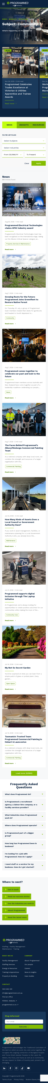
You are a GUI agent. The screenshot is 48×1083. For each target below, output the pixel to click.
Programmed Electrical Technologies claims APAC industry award (23, 226)
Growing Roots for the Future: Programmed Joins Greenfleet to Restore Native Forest (21, 300)
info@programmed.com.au (12, 993)
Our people (29, 964)
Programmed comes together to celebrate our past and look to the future (22, 374)
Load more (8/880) (24, 773)
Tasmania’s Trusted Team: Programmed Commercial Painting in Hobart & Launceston (23, 739)
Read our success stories (18, 896)
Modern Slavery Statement (35, 1079)
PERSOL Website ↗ (9, 1001)
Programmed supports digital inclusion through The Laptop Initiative (20, 596)
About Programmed (16, 910)
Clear (26, 163)
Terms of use (7, 1079)
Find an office (7, 997)
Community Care (12, 615)
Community (10, 318)
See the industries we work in (21, 903)
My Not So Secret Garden (17, 668)
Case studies (29, 976)
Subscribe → (24, 1027)
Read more (10, 103)
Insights (24, 125)
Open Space (10, 683)
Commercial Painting (13, 466)
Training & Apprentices (10, 972)
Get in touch (13, 889)
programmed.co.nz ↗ (10, 1005)
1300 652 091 (7, 989)
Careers (27, 968)
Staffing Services (8, 964)
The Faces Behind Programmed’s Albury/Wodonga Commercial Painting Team (24, 448)
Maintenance (10, 541)
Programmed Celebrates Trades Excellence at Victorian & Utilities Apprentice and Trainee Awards (18, 90)
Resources (38, 125)
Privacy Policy (19, 1079)
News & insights (30, 972)
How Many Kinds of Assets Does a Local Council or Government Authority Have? (22, 522)
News (8, 50)
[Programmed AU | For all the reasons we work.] (17, 4)
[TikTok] (22, 1068)
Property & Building (9, 976)
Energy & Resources (9, 968)
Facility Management (10, 960)
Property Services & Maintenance (18, 244)
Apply (38, 163)
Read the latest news (17, 917)
